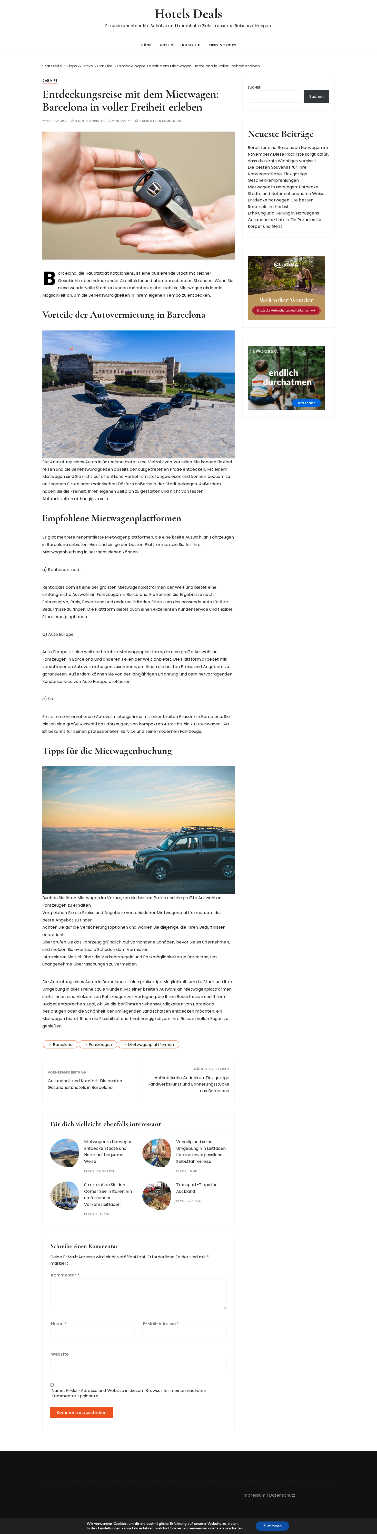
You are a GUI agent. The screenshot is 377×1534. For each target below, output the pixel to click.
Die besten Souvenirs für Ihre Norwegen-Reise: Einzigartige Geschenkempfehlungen (277, 173)
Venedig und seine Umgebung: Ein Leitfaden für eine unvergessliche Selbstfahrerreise (201, 1151)
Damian (126, 121)
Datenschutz (282, 1495)
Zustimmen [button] (272, 1526)
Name (59, 1324)
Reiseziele (191, 45)
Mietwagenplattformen (151, 1044)
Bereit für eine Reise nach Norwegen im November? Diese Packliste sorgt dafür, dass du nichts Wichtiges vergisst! (288, 154)
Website (59, 1354)
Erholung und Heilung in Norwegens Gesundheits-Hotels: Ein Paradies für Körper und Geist (285, 219)
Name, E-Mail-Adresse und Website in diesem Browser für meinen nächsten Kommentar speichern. (129, 1393)
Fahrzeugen (100, 1044)
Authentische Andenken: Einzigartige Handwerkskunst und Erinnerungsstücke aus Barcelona (188, 1084)
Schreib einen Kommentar (160, 121)
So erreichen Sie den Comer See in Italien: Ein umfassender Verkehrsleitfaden (108, 1194)
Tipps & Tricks (222, 45)
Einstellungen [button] (109, 1528)
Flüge (146, 45)
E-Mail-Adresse (161, 1324)
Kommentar (65, 1275)
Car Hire (49, 80)
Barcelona (63, 1044)
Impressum (253, 1495)
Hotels (166, 45)
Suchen (254, 87)
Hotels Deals (188, 14)
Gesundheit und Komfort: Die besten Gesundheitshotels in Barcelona (85, 1084)
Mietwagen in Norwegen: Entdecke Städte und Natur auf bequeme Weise (108, 1151)
